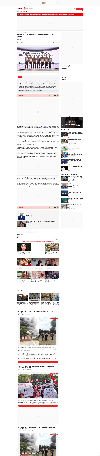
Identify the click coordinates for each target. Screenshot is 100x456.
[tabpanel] (38, 86)
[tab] (20, 77)
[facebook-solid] (52, 95)
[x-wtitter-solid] (55, 95)
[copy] (57, 95)
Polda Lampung (43, 126)
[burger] (82, 10)
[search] (74, 9)
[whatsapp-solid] (50, 95)
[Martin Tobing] (18, 236)
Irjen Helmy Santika (29, 140)
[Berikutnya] (59, 291)
